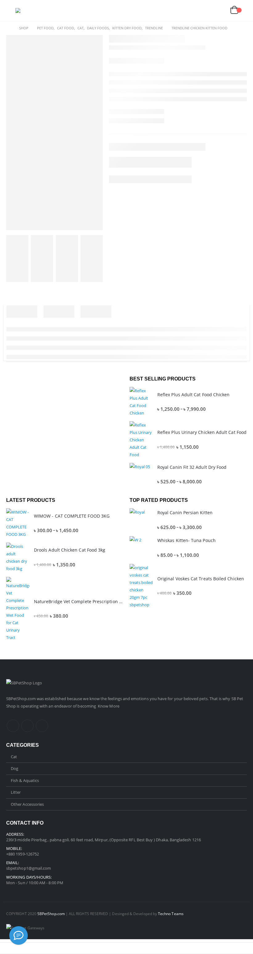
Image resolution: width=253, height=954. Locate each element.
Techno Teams (171, 913)
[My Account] (205, 10)
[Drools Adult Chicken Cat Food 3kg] (17, 557)
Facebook (13, 726)
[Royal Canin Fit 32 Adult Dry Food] (141, 474)
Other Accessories (27, 804)
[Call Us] (18, 935)
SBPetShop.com (21, 698)
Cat (14, 756)
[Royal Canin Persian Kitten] (141, 520)
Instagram (27, 726)
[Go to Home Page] (8, 28)
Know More (108, 706)
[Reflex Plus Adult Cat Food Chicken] (141, 402)
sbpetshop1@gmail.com (28, 868)
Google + (42, 726)
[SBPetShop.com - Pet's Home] (32, 10)
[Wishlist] (220, 10)
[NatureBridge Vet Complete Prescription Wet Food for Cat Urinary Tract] (17, 609)
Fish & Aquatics (25, 780)
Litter (16, 792)
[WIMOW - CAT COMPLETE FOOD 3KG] (17, 523)
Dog (14, 768)
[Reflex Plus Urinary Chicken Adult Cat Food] (141, 439)
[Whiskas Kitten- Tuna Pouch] (141, 547)
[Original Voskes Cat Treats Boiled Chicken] (141, 586)
